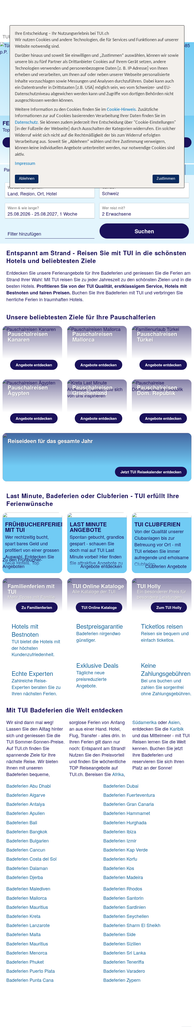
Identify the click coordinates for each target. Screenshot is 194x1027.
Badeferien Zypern (121, 980)
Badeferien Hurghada (125, 822)
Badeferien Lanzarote (28, 925)
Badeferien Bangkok (26, 831)
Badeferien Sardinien (124, 907)
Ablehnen (26, 179)
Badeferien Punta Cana (30, 980)
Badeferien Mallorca (26, 897)
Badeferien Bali (21, 822)
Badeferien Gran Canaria (128, 804)
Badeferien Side (119, 934)
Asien (174, 722)
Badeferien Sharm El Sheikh (131, 925)
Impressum (25, 164)
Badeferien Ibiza (119, 831)
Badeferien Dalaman (27, 868)
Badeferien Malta (23, 934)
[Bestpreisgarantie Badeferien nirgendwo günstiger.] (97, 650)
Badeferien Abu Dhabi (28, 785)
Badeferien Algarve (25, 794)
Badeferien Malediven (28, 888)
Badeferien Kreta (23, 916)
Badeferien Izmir (119, 840)
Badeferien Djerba (24, 877)
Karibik (177, 728)
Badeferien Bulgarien (27, 840)
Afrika (118, 774)
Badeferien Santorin (123, 897)
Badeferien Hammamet (126, 813)
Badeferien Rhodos (122, 888)
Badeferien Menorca (26, 952)
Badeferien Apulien (25, 813)
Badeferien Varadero (124, 970)
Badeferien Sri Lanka (124, 952)
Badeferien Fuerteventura (129, 794)
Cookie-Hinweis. (121, 110)
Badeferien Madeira (123, 877)
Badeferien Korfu (120, 858)
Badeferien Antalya (25, 804)
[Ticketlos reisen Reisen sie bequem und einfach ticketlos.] (161, 650)
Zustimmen (166, 179)
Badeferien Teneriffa (123, 961)
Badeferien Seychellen (126, 916)
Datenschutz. (27, 122)
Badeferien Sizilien (122, 943)
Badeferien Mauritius (27, 907)
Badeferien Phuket (25, 961)
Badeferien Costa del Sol (31, 858)
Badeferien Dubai (120, 785)
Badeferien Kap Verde (125, 849)
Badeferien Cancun (25, 849)
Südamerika (144, 722)
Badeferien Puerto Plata (30, 970)
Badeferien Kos (118, 868)
